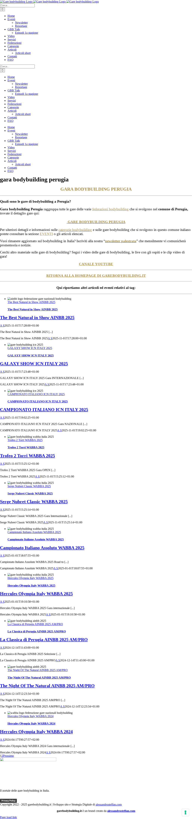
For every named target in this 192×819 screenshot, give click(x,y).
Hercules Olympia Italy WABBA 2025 (30, 578)
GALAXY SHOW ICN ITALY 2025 (30, 348)
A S (2, 325)
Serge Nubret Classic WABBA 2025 (29, 486)
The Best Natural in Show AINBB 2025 (31, 302)
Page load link (8, 817)
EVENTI (46, 234)
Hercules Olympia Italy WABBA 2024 (30, 716)
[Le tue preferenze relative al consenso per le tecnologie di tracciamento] (185, 812)
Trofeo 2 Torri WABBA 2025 (25, 440)
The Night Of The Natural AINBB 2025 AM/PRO (38, 670)
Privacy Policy (8, 800)
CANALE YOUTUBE (96, 264)
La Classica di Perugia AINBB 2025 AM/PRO (35, 624)
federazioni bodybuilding (110, 209)
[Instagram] (24, 797)
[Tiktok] (10, 797)
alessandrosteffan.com (109, 804)
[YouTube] (17, 797)
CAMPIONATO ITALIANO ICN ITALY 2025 (36, 394)
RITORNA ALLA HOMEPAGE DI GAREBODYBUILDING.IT (96, 276)
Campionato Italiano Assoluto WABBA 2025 (34, 532)
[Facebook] (3, 797)
